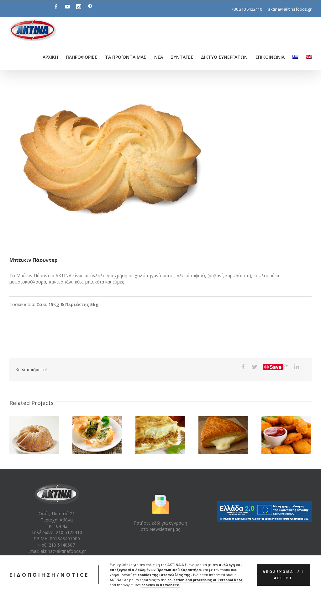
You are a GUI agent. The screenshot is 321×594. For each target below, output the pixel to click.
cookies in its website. (160, 585)
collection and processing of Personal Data (204, 580)
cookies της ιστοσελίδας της (164, 575)
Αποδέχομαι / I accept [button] (283, 575)
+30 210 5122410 (247, 9)
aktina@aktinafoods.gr (290, 9)
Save (276, 367)
